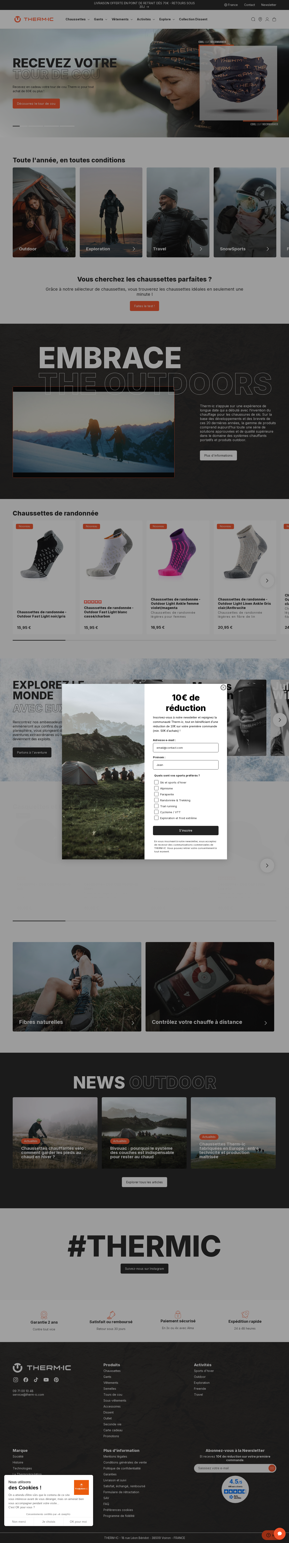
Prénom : (159, 757)
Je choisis (48, 1521)
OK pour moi (78, 1521)
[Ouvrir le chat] (280, 1534)
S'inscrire (185, 830)
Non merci (19, 1521)
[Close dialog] (223, 687)
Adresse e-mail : (164, 740)
